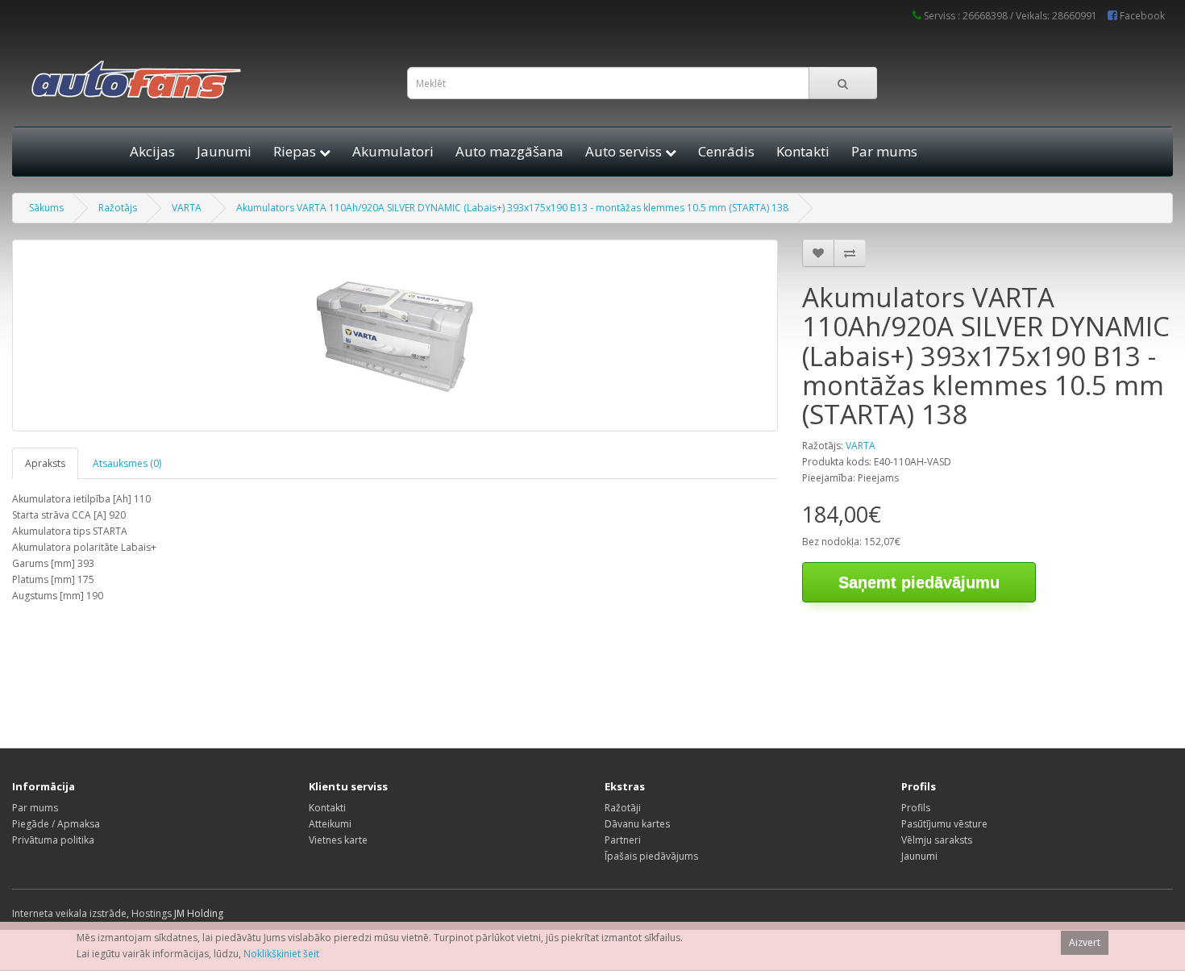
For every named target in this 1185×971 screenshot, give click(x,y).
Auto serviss (625, 151)
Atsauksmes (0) (127, 463)
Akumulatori (393, 151)
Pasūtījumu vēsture (944, 824)
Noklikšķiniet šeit (281, 954)
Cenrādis (726, 151)
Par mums (884, 151)
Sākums (46, 208)
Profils (915, 808)
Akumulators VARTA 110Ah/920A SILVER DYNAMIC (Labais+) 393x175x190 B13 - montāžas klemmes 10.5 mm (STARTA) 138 (512, 208)
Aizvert (1084, 942)
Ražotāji (623, 808)
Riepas (296, 151)
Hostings (151, 913)
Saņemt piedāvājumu (919, 582)
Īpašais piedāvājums (651, 856)
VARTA (187, 208)
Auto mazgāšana (509, 151)
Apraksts (45, 463)
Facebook (1141, 16)
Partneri (623, 840)
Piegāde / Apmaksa (56, 824)
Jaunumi (224, 151)
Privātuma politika (53, 840)
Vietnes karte (338, 840)
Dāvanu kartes (637, 824)
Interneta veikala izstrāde (69, 913)
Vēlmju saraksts (936, 840)
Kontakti (803, 151)
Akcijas (152, 151)
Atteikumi (330, 824)
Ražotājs (117, 208)
